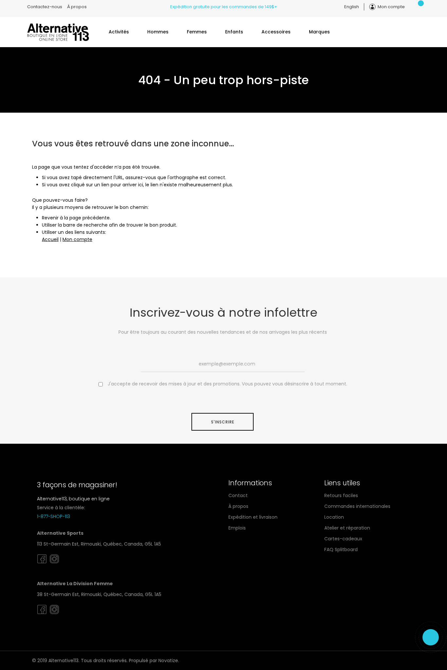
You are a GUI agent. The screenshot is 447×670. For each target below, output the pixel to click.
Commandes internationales (357, 506)
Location (334, 517)
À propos (77, 7)
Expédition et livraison (252, 517)
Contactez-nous (44, 7)
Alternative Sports (60, 533)
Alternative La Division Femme (75, 583)
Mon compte (391, 7)
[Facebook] (42, 563)
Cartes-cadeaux (343, 538)
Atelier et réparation (347, 528)
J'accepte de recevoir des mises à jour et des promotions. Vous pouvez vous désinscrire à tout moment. (227, 384)
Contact (238, 495)
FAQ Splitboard (341, 549)
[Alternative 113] (58, 32)
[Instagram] (54, 563)
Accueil (50, 239)
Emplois (237, 528)
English (351, 7)
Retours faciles (341, 495)
